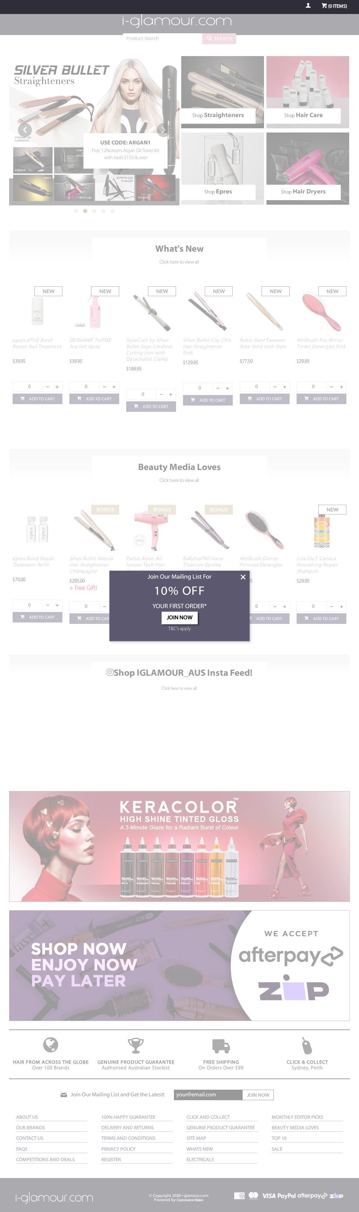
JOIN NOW (179, 618)
